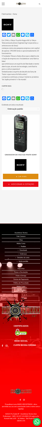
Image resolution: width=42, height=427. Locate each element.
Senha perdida (23, 261)
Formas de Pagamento (21, 279)
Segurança (21, 268)
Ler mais (22, 176)
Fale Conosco (21, 236)
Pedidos (23, 246)
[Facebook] (20, 399)
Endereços (23, 254)
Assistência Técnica (21, 233)
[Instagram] (23, 399)
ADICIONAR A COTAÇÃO (22, 184)
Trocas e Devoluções (21, 272)
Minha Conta (21, 243)
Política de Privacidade (21, 283)
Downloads (23, 250)
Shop (21, 240)
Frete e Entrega (21, 276)
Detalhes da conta (23, 257)
